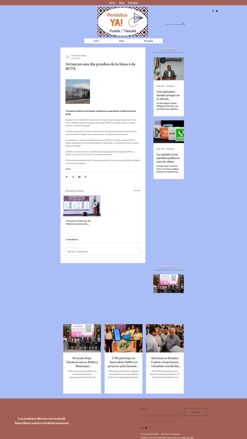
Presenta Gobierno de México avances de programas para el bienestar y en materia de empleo (80, 222)
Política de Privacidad (149, 434)
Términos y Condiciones (170, 434)
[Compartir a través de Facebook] (66, 177)
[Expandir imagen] (77, 91)
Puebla (68, 168)
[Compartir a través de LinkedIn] (79, 177)
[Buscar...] (183, 23)
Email (143, 409)
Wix (192, 438)
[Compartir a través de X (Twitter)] (73, 177)
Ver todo (137, 190)
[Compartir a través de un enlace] (85, 177)
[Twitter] (146, 427)
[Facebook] (213, 11)
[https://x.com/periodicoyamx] (216, 11)
